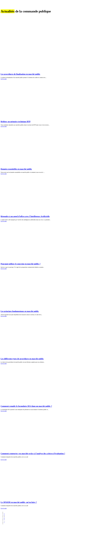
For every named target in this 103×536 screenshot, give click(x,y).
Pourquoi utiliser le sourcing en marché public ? (20, 264)
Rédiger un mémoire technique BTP (15, 121)
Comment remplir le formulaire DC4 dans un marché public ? (26, 406)
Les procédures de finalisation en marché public (20, 74)
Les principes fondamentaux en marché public (20, 311)
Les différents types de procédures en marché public (22, 359)
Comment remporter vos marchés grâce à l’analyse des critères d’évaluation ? (33, 453)
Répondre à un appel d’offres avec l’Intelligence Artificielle (25, 216)
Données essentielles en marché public (16, 169)
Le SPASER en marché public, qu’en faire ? (19, 502)
